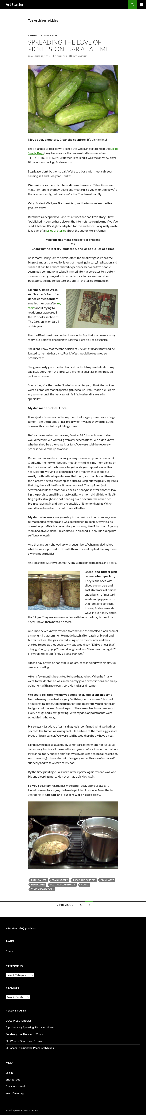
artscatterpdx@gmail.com (21, 928)
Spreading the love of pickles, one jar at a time (68, 45)
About (9, 951)
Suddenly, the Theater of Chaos (25, 1034)
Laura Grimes (48, 35)
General (33, 35)
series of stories (55, 230)
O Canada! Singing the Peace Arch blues (30, 1047)
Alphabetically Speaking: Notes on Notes (30, 1027)
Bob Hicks (61, 56)
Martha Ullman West (62, 884)
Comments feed (15, 1086)
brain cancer (38, 880)
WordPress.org (15, 1093)
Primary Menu (141, 4)
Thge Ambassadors (42, 889)
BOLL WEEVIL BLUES (18, 1020)
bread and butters (84, 880)
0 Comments (79, 56)
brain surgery (60, 880)
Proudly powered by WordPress (22, 1110)
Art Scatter (14, 4)
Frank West (107, 880)
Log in (9, 1072)
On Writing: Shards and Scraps (24, 1041)
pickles (85, 884)
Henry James (38, 884)
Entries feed (13, 1079)
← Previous (64, 904)
